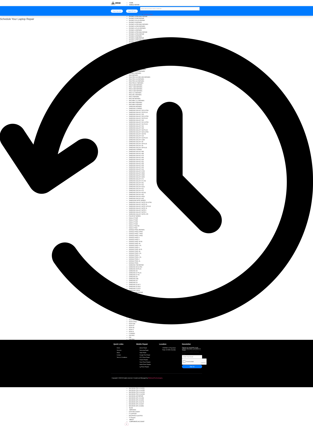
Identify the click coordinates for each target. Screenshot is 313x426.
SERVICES (132, 410)
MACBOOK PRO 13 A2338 (137, 394)
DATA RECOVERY (134, 411)
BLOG (131, 408)
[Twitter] (190, 378)
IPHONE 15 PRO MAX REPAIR (138, 16)
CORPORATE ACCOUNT (136, 421)
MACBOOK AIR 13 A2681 (136, 406)
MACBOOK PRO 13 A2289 (137, 390)
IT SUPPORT (133, 413)
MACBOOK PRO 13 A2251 (137, 388)
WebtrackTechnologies (155, 378)
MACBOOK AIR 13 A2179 (136, 402)
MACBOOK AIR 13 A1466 (136, 398)
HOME (131, 3)
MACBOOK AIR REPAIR (136, 396)
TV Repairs (132, 417)
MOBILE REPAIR (134, 4)
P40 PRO (131, 339)
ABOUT (131, 419)
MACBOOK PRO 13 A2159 (137, 392)
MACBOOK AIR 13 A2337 (136, 404)
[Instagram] (199, 378)
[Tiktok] (194, 378)
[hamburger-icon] (201, 2)
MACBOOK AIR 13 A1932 (136, 400)
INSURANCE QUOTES (136, 415)
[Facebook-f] (185, 378)
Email (184, 354)
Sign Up (192, 366)
